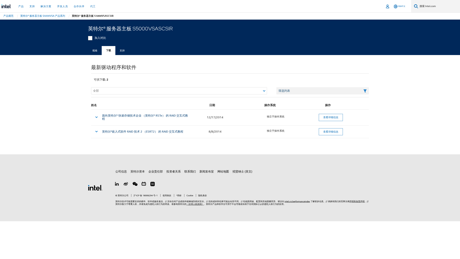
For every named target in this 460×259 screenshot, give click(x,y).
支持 (122, 50)
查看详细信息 (330, 117)
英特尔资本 (137, 171)
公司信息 (121, 171)
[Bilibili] (144, 184)
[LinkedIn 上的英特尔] (117, 184)
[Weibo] (126, 184)
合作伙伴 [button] (79, 6)
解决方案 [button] (46, 6)
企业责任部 (155, 171)
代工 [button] (93, 6)
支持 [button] (32, 6)
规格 (94, 50)
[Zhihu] (153, 184)
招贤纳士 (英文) (242, 171)
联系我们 (190, 171)
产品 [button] (21, 6)
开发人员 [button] (62, 6)
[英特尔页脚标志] (95, 187)
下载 (108, 50)
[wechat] (135, 184)
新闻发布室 (206, 171)
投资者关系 (173, 171)
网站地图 (223, 171)
